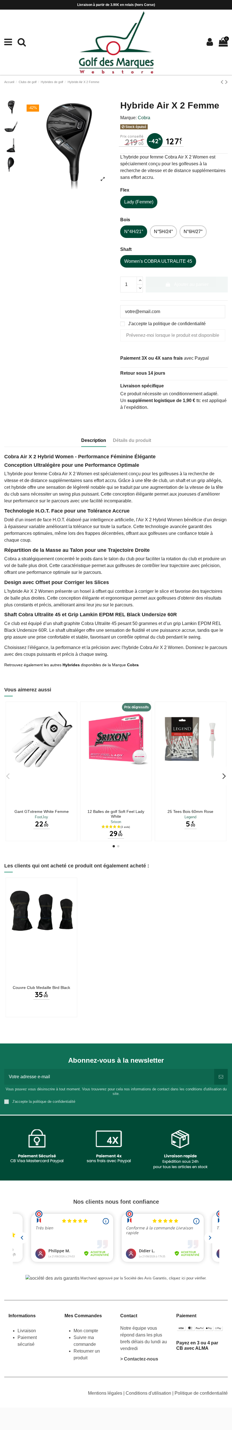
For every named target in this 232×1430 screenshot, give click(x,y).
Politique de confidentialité (201, 1393)
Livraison (27, 1330)
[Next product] (226, 82)
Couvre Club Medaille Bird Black (41, 987)
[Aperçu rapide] (41, 804)
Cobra (144, 117)
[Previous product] (223, 82)
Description (93, 440)
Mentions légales (105, 1393)
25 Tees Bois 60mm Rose (190, 811)
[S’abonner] (221, 1077)
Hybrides (71, 665)
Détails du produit (132, 440)
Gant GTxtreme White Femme (41, 811)
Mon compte (86, 1330)
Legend (190, 817)
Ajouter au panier (191, 284)
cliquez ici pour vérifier (187, 1278)
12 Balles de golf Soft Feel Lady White (115, 814)
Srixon (116, 822)
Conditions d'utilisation (149, 1393)
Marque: (128, 117)
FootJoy (41, 817)
